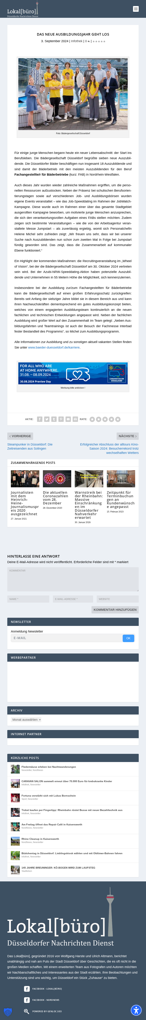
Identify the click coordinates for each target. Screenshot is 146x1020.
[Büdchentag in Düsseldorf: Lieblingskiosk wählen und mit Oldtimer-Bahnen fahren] (15, 855)
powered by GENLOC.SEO (47, 1011)
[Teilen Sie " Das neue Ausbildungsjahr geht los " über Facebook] (39, 419)
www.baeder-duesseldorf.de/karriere (54, 347)
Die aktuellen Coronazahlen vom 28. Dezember (55, 498)
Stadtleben (27, 871)
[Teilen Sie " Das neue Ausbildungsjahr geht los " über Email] (68, 419)
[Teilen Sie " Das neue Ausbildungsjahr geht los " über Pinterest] (61, 419)
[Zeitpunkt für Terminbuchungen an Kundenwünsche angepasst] (121, 478)
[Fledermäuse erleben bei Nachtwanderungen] (15, 769)
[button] (136, 9)
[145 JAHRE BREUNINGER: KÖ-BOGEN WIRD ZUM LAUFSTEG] (15, 870)
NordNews (38, 770)
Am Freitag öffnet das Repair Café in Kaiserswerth (52, 824)
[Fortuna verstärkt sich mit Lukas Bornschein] (15, 798)
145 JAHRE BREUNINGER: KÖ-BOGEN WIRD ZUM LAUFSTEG (58, 867)
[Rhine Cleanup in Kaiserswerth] (15, 841)
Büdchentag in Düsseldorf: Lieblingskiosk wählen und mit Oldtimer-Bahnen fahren (72, 853)
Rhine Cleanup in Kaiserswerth (40, 838)
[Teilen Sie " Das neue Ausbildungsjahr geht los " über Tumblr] (54, 419)
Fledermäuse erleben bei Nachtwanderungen (49, 766)
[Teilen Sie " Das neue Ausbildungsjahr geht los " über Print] (75, 419)
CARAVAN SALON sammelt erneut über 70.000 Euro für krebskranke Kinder (67, 781)
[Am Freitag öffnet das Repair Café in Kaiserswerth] (15, 826)
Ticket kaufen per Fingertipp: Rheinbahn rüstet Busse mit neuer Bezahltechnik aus (72, 810)
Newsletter (27, 770)
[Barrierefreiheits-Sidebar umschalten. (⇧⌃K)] (136, 1010)
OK (128, 638)
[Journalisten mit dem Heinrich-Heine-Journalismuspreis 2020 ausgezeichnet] (25, 478)
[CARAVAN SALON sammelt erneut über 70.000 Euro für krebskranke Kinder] (15, 783)
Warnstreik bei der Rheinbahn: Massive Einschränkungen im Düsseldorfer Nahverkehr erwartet (89, 505)
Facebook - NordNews (45, 999)
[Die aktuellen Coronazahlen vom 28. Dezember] (57, 478)
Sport (24, 799)
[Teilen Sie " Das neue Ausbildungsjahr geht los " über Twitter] (46, 419)
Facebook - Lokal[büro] (47, 988)
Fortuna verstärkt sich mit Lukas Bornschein (49, 795)
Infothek (76, 41)
